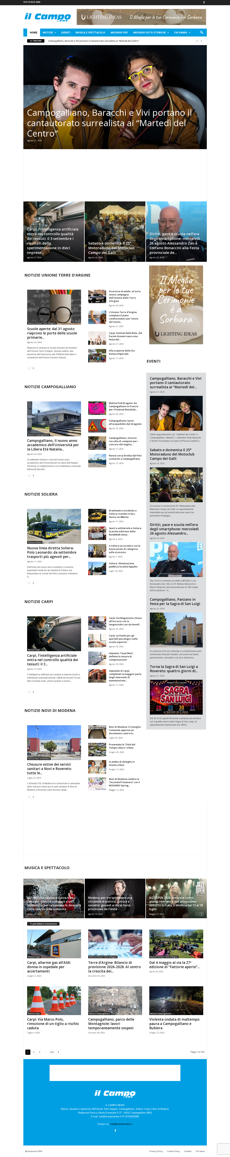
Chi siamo (180, 32)
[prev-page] (29, 368)
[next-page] (33, 368)
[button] (201, 32)
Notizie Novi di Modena (39, 758)
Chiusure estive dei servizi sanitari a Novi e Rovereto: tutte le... (49, 768)
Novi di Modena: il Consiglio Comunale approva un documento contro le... (125, 730)
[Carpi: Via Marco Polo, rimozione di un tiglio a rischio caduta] (54, 1000)
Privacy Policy (156, 1151)
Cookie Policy (173, 1151)
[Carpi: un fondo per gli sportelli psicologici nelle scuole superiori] (97, 640)
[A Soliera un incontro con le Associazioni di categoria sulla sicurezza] (97, 551)
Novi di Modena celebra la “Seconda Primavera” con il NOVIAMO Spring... (124, 782)
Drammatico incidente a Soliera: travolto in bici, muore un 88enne (123, 514)
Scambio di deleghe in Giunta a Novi (122, 763)
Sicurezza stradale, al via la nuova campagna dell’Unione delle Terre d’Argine (125, 296)
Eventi (65, 32)
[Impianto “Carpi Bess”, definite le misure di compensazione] (97, 658)
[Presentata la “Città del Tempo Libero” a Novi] (97, 749)
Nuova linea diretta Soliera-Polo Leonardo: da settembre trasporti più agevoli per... (51, 552)
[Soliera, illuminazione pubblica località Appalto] (97, 568)
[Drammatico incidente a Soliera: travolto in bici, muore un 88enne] (97, 515)
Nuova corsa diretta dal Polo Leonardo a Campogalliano (125, 457)
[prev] (197, 41)
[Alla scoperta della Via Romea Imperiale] (97, 355)
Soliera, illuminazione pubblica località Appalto (123, 565)
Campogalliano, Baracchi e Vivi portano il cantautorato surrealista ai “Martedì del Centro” (93, 40)
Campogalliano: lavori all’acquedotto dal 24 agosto (125, 422)
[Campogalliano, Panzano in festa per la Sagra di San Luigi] (176, 630)
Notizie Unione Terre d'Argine (42, 323)
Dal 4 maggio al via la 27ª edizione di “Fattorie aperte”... (174, 964)
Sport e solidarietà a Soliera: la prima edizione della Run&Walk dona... (125, 531)
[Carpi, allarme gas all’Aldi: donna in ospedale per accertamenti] (54, 944)
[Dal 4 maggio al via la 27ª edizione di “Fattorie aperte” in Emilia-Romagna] (176, 944)
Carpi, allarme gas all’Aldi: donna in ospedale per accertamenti (49, 967)
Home (33, 32)
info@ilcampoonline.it (121, 1124)
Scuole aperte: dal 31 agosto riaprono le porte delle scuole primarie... (52, 333)
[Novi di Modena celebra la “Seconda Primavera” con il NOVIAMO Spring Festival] (97, 784)
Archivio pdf (119, 32)
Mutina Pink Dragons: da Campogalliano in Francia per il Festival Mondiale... (123, 406)
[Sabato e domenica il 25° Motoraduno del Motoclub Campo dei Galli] (115, 237)
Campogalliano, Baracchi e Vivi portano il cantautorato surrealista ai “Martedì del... (175, 382)
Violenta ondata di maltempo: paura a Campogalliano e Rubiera (174, 1023)
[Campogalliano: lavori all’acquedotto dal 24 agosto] (97, 426)
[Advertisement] (115, 175)
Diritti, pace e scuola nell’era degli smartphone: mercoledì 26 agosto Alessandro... (174, 529)
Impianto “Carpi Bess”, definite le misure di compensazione (121, 656)
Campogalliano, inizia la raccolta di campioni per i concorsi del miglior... (123, 441)
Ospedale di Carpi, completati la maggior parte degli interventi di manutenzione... (125, 675)
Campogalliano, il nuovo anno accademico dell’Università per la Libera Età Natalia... (53, 445)
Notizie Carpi (34, 649)
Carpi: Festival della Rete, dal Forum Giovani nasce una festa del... (125, 336)
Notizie (48, 32)
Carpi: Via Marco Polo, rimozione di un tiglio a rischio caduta (53, 1023)
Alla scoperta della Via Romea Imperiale (122, 352)
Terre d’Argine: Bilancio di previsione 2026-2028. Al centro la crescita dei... (114, 967)
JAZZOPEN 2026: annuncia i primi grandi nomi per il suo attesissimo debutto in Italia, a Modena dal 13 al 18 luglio (176, 903)
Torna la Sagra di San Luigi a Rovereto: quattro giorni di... (174, 668)
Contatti (188, 1151)
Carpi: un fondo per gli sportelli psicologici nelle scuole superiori (123, 639)
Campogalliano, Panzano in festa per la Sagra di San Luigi (175, 601)
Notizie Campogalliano (38, 435)
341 (52, 1052)
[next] (201, 41)
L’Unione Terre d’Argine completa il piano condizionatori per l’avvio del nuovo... (123, 316)
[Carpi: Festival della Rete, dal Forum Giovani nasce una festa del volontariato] (97, 338)
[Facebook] (204, 2)
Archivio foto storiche (149, 32)
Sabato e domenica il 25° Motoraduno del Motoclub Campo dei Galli (111, 248)
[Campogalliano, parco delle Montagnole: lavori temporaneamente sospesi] (115, 1000)
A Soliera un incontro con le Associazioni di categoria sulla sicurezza (124, 549)
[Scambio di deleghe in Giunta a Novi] (97, 767)
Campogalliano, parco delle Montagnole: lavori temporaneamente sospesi (111, 1023)
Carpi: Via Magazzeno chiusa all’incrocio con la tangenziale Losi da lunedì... (125, 621)
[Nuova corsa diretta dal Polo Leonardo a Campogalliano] (97, 460)
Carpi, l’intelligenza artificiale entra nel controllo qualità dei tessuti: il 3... (52, 659)
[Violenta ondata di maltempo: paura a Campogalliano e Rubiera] (176, 1000)
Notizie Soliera (35, 542)
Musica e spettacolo (90, 32)
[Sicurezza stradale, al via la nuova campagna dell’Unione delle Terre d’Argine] (97, 296)
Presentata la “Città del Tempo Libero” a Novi (122, 746)
